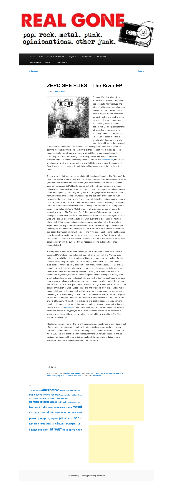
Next (141, 71)
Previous (33, 71)
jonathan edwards (116, 373)
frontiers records (39, 401)
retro (70, 418)
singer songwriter (68, 423)
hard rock (34, 407)
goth (65, 401)
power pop (36, 418)
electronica (100, 373)
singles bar (35, 429)
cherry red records (49, 394)
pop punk (77, 412)
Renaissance (107, 159)
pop (68, 412)
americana (64, 390)
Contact (48, 62)
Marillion (69, 307)
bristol (93, 373)
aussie (77, 390)
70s (30, 390)
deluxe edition (71, 395)
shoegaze (50, 423)
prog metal (54, 418)
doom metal (33, 398)
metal (77, 406)
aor (72, 390)
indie (44, 407)
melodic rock (65, 407)
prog (58, 375)
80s (34, 390)
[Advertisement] (116, 402)
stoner (46, 429)
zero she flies (66, 375)
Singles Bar (73, 56)
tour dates (69, 429)
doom (80, 395)
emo (51, 398)
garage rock (56, 401)
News (41, 56)
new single (34, 412)
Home (32, 56)
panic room (51, 375)
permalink (97, 375)
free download (62, 398)
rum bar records (37, 423)
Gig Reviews (87, 56)
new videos (60, 412)
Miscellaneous (35, 62)
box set (33, 394)
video (79, 429)
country (63, 395)
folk (107, 373)
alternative (50, 389)
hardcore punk (74, 402)
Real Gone (78, 375)
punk (62, 418)
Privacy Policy (61, 62)
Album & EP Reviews (55, 56)
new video (47, 412)
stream (56, 429)
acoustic (39, 390)
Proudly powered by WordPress (93, 475)
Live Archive (101, 56)
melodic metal (53, 408)
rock (78, 417)
